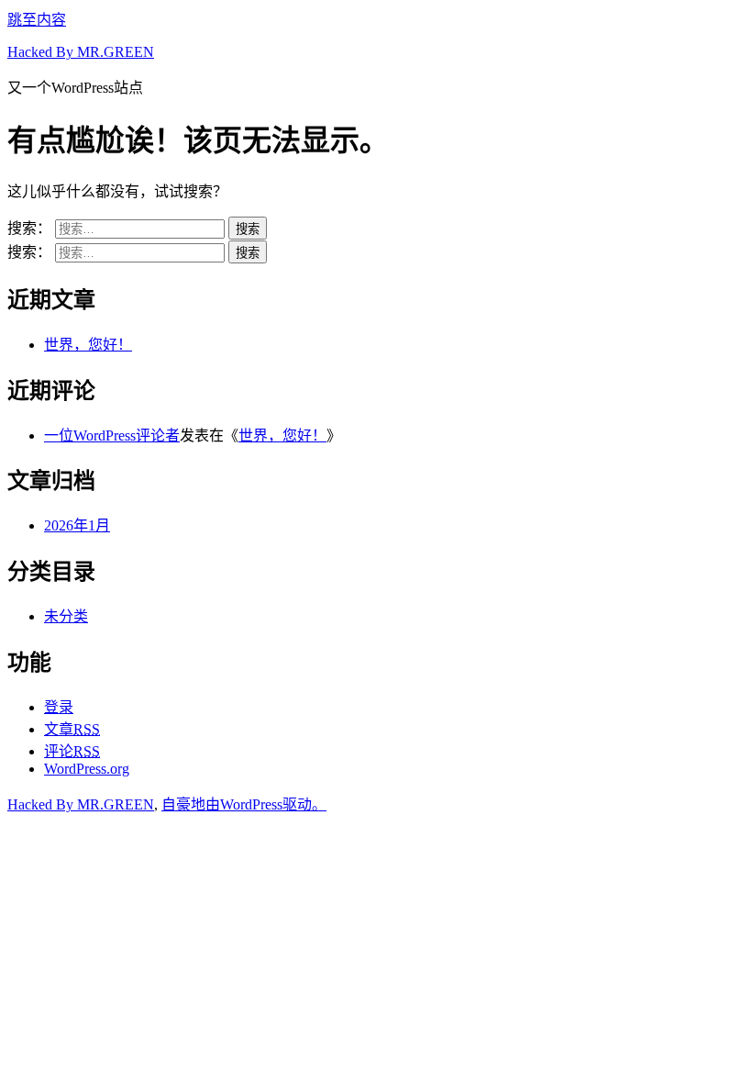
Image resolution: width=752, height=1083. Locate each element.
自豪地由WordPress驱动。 (243, 804)
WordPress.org (86, 768)
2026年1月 (77, 525)
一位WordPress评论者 (112, 435)
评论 (72, 751)
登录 (58, 707)
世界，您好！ (88, 344)
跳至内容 (36, 20)
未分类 (66, 616)
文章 (72, 729)
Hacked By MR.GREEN (80, 52)
